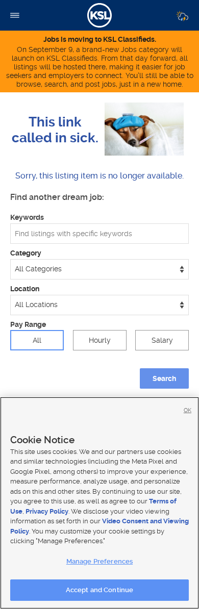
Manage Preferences (99, 561)
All (37, 340)
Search (164, 378)
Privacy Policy (47, 511)
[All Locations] (99, 305)
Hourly (100, 340)
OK (187, 410)
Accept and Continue (99, 590)
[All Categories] (99, 269)
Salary (162, 340)
